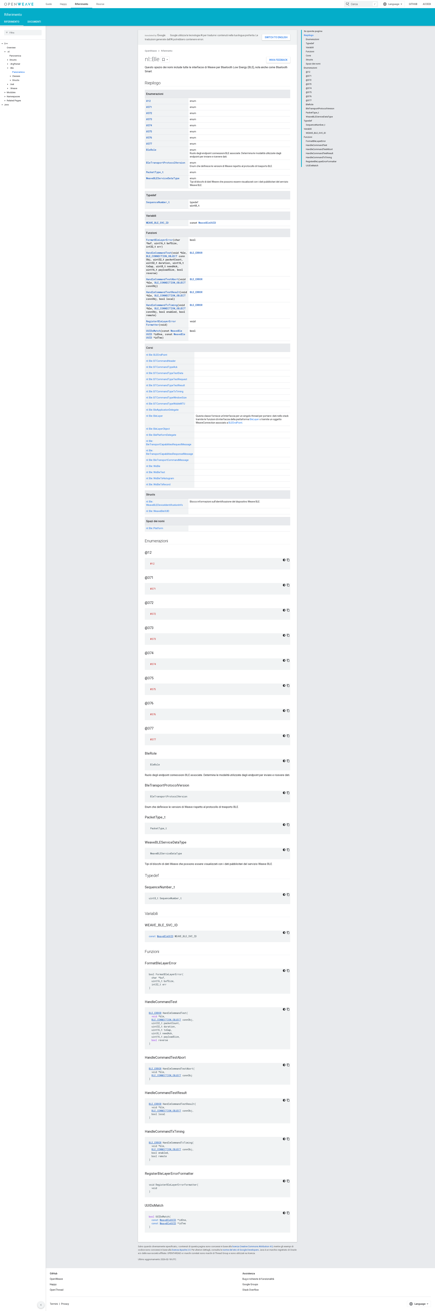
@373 (149, 119)
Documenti (34, 21)
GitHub (413, 4)
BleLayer (254, 419)
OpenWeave (151, 51)
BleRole (151, 149)
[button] (23, 44)
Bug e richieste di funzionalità (258, 1279)
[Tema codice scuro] (284, 560)
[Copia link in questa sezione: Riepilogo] (164, 83)
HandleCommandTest (158, 252)
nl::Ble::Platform (154, 528)
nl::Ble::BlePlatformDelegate (161, 435)
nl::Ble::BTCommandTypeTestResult (165, 385)
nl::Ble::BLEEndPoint (156, 354)
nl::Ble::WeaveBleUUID (157, 511)
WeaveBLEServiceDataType (162, 178)
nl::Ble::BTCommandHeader (161, 361)
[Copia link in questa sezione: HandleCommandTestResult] (190, 1093)
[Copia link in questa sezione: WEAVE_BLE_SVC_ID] (181, 925)
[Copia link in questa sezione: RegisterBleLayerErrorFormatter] (197, 1174)
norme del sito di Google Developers (241, 1250)
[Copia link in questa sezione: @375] (156, 678)
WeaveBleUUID (207, 222)
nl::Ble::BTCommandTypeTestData (164, 373)
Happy (63, 4)
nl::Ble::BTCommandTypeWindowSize (166, 397)
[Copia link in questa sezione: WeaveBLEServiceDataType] (189, 843)
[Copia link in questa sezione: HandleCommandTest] (180, 1002)
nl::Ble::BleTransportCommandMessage (167, 460)
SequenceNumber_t (158, 202)
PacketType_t (154, 172)
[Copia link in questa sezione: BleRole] (160, 754)
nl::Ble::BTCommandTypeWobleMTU (165, 403)
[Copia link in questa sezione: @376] (156, 703)
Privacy (65, 1304)
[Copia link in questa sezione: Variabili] (161, 914)
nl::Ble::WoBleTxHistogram (160, 478)
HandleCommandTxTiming (162, 305)
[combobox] (361, 4)
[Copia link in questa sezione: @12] (155, 553)
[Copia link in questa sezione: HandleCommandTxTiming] (187, 1132)
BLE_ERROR (196, 252)
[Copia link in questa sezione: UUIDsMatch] (166, 1206)
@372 (149, 113)
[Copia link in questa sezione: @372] (156, 603)
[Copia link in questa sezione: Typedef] (162, 876)
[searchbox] (23, 32)
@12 (148, 100)
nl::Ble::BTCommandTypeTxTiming (164, 391)
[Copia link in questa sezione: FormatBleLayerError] (180, 963)
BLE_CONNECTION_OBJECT (161, 256)
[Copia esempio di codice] (288, 560)
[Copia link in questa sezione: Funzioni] (162, 952)
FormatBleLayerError (159, 239)
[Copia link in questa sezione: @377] (156, 729)
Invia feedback (278, 60)
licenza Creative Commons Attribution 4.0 (252, 1246)
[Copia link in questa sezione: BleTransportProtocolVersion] (192, 786)
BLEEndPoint (235, 422)
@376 (149, 137)
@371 (149, 107)
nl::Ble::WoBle (153, 466)
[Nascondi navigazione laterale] (41, 1304)
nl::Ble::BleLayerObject (158, 428)
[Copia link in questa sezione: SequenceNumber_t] (178, 887)
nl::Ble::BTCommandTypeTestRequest (166, 379)
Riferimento (81, 4)
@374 (149, 125)
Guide (49, 4)
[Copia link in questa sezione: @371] (156, 578)
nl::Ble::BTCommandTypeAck (161, 367)
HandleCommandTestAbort (162, 279)
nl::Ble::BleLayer (154, 416)
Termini (54, 1304)
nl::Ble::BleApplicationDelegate (162, 409)
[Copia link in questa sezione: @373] (156, 628)
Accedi (427, 4)
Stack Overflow (250, 1289)
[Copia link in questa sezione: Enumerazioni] (171, 541)
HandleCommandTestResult (163, 292)
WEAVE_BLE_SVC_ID (157, 222)
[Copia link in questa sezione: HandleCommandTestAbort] (189, 1058)
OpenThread (56, 1289)
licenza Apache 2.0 (181, 1250)
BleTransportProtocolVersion (165, 162)
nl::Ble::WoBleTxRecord (158, 484)
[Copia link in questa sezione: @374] (156, 653)
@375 (149, 131)
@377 (149, 143)
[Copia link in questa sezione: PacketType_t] (169, 818)
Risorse (100, 4)
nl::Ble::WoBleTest (155, 472)
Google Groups (250, 1284)
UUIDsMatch (153, 330)
